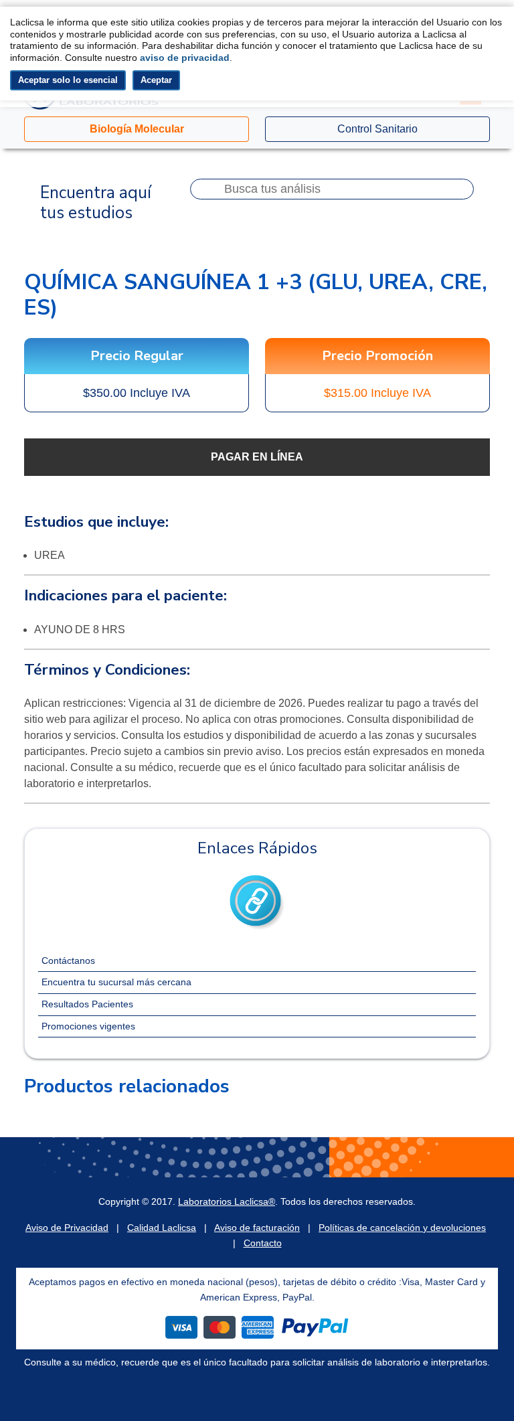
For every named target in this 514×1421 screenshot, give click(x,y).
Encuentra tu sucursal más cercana (116, 982)
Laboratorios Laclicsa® (226, 1201)
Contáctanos (68, 960)
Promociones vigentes (88, 1026)
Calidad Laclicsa (161, 1227)
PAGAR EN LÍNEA (257, 457)
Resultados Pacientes (87, 1004)
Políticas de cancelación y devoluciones (402, 1227)
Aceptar (156, 80)
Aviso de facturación (257, 1227)
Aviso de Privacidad (66, 1227)
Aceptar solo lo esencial (68, 80)
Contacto (263, 1243)
